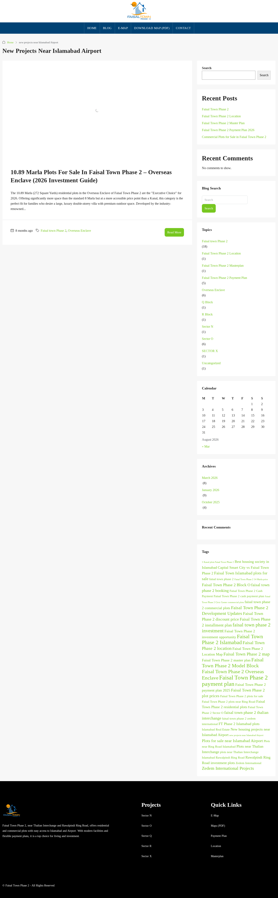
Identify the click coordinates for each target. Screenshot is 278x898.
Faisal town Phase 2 (53, 230)
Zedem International (248, 763)
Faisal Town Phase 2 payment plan (235, 680)
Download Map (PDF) (152, 28)
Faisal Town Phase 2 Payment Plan (224, 277)
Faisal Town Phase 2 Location (221, 116)
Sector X (146, 856)
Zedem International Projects (228, 768)
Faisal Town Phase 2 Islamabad (232, 639)
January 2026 (210, 490)
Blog (107, 28)
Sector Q (146, 835)
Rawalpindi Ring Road (230, 757)
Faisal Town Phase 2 (215, 109)
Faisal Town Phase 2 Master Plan (223, 123)
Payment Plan (219, 835)
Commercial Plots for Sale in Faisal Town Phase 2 (234, 137)
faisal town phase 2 (221, 579)
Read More (174, 232)
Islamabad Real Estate (216, 729)
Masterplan (217, 856)
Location (216, 846)
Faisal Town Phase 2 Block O (226, 585)
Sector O (207, 338)
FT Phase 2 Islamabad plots (239, 724)
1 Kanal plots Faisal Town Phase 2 (218, 562)
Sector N (207, 326)
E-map (123, 28)
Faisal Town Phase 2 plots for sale (241, 696)
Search (206, 68)
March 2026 (210, 477)
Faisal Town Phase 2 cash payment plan (239, 596)
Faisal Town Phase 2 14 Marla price (251, 579)
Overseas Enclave (79, 230)
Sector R (146, 846)
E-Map (215, 815)
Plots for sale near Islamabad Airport (232, 740)
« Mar (206, 446)
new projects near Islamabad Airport (246, 735)
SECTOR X (210, 351)
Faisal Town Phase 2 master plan (226, 660)
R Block (207, 314)
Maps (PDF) (218, 825)
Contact (183, 28)
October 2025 (211, 502)
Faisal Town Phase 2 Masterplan (223, 265)
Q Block (207, 302)
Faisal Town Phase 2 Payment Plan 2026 (228, 130)
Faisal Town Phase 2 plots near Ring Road (228, 701)
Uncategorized (211, 363)
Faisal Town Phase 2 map (246, 654)
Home (92, 28)
